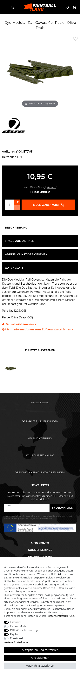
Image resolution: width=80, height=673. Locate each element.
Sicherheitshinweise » (20, 324)
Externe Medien (19, 626)
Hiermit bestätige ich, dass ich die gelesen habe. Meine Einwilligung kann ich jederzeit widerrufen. (39, 517)
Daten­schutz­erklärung (61, 615)
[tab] (40, 227)
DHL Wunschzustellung (24, 630)
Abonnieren (64, 507)
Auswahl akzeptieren (40, 665)
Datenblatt (14, 268)
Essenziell (15, 622)
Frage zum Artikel (19, 241)
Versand (51, 187)
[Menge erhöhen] (17, 202)
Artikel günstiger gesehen (26, 254)
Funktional (16, 638)
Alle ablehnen (40, 657)
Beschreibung (16, 227)
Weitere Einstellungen (16, 642)
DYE (20, 157)
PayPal (14, 634)
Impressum (10, 612)
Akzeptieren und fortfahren (40, 650)
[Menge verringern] (17, 207)
